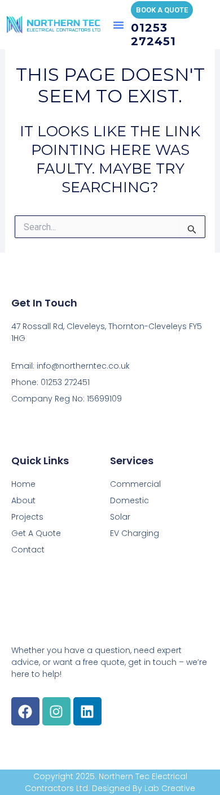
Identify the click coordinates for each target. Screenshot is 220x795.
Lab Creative (169, 788)
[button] (118, 24)
